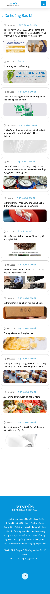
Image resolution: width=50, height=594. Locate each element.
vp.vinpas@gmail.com (28, 558)
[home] (12, 3)
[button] (43, 3)
